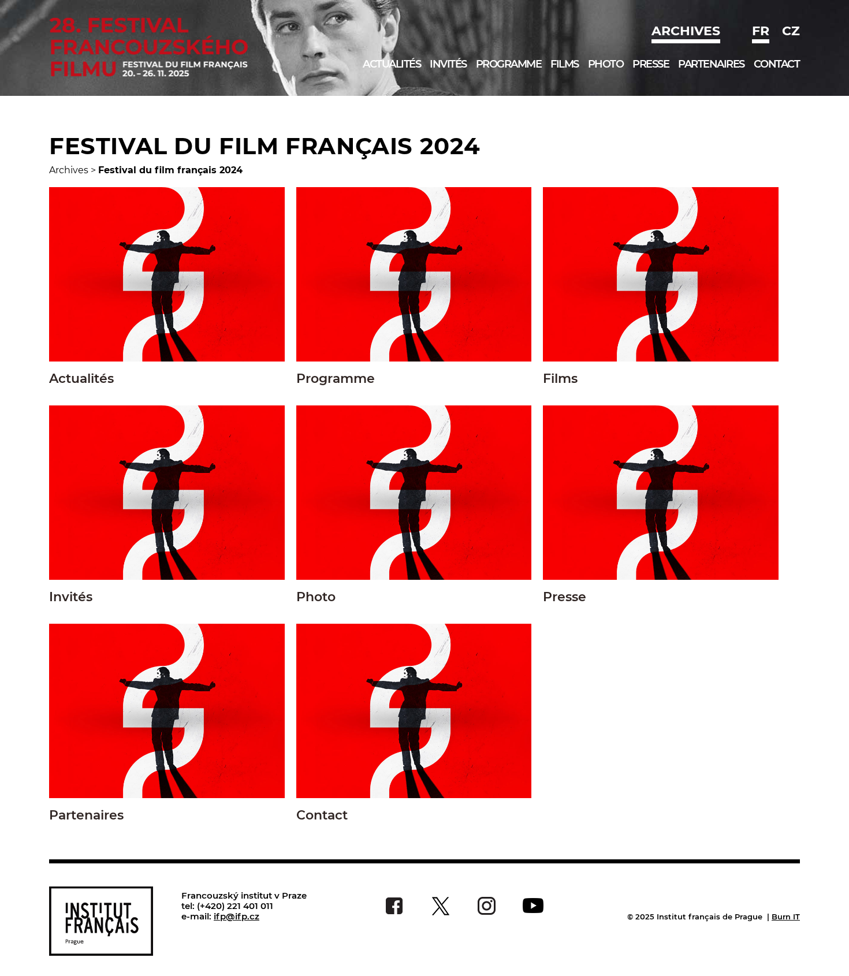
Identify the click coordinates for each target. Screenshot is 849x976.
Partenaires (711, 64)
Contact (777, 64)
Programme (509, 64)
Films (564, 64)
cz (791, 31)
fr (760, 31)
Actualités (391, 64)
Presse (650, 64)
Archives (685, 31)
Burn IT (786, 916)
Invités (448, 64)
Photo (606, 64)
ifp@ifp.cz (236, 916)
